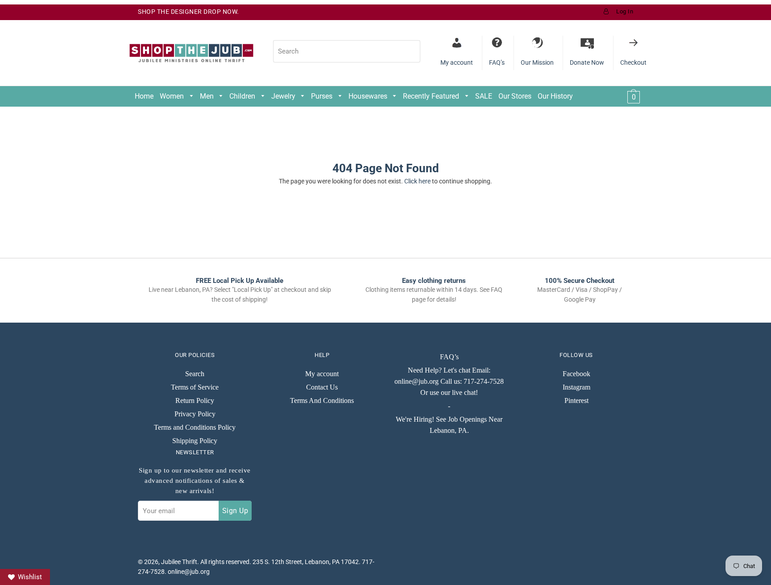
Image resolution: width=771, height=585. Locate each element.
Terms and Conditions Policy (195, 427)
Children (243, 96)
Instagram (576, 387)
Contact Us (322, 387)
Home (144, 96)
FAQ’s (449, 357)
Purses (322, 96)
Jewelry (284, 96)
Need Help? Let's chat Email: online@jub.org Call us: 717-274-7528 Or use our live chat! (449, 381)
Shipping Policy (194, 440)
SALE (483, 96)
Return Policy (194, 400)
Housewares (368, 96)
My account (322, 374)
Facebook (576, 374)
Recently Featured (432, 96)
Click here (417, 181)
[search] (346, 51)
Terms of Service (195, 387)
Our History (555, 96)
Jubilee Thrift (179, 561)
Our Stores (514, 96)
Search (194, 374)
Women (173, 96)
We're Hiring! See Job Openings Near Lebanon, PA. (449, 424)
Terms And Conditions (322, 400)
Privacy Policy (195, 414)
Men (208, 96)
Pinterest (576, 400)
